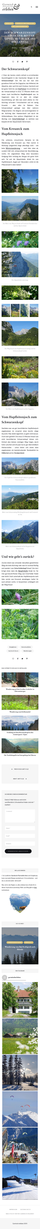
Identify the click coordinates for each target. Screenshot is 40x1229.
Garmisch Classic (13, 651)
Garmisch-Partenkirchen (25, 23)
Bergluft (9, 23)
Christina (14, 48)
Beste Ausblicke (26, 647)
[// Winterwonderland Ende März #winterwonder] (20, 1073)
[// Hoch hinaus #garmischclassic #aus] (20, 1109)
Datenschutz (25, 1209)
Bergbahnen (12, 647)
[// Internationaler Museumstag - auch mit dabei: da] (20, 1000)
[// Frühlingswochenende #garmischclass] (20, 1145)
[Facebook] (18, 62)
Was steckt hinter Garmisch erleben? (20, 1213)
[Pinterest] (27, 62)
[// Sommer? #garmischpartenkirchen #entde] (20, 1036)
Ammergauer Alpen (14, 942)
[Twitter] (22, 62)
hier (35, 887)
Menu (36, 7)
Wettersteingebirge (20, 26)
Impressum (13, 1209)
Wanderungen (27, 651)
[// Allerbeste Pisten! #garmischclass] (20, 1182)
